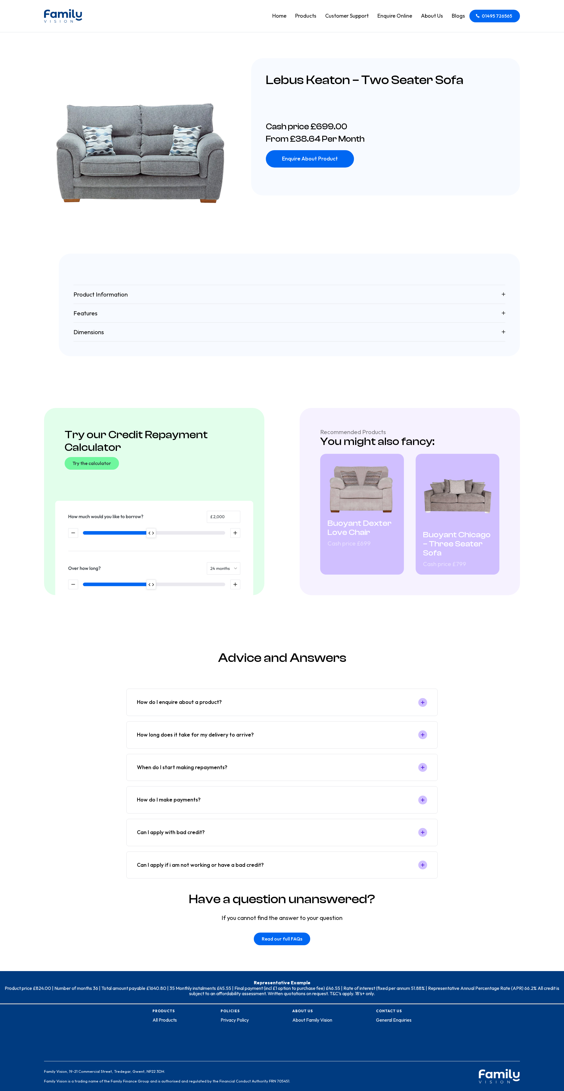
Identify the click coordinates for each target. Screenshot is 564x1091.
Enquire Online (394, 15)
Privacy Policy (235, 1020)
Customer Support (347, 15)
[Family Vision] (63, 16)
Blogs (458, 15)
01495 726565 (497, 16)
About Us (432, 15)
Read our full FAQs (282, 939)
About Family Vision (312, 1020)
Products (305, 15)
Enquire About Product (310, 158)
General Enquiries (394, 1020)
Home (279, 15)
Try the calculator (92, 463)
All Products (164, 1020)
